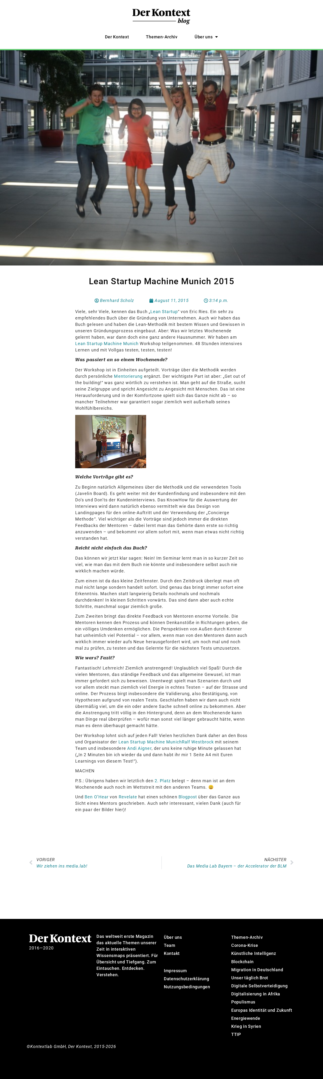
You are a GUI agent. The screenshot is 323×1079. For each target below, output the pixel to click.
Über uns (204, 36)
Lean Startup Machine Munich (107, 343)
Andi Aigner (139, 748)
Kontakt (172, 953)
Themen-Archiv (161, 36)
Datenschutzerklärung (186, 978)
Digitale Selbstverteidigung (259, 985)
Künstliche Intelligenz (253, 953)
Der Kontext (117, 36)
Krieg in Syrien (246, 1026)
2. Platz (163, 780)
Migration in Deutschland (257, 969)
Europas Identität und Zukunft (261, 1010)
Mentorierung (128, 376)
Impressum (175, 970)
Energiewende (245, 1018)
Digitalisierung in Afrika (255, 993)
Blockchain (242, 961)
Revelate (128, 796)
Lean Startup (164, 311)
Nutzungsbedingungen (187, 986)
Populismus (243, 1001)
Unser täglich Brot (249, 977)
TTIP (236, 1034)
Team (169, 945)
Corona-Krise (244, 945)
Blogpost (188, 796)
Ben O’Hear (97, 796)
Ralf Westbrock (198, 741)
